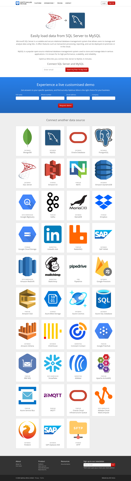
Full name (19, 95)
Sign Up (111, 3)
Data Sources (42, 466)
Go (113, 465)
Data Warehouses (43, 468)
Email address (71, 95)
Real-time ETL (42, 470)
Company (95, 95)
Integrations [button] (48, 3)
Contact (68, 3)
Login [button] (104, 3)
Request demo (65, 105)
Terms (42, 478)
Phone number (46, 95)
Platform (37, 3)
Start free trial (77, 69)
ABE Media (112, 478)
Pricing (59, 3)
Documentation (65, 464)
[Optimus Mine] (24, 3)
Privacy (37, 478)
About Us (18, 464)
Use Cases (19, 466)
